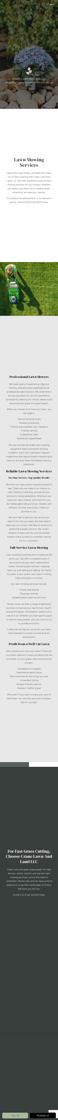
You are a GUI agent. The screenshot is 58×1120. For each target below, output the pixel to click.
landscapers (17, 503)
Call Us (15, 1115)
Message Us (43, 1115)
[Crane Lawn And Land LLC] (29, 71)
